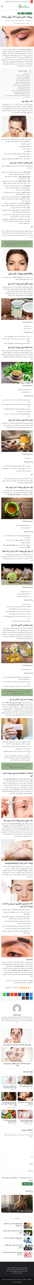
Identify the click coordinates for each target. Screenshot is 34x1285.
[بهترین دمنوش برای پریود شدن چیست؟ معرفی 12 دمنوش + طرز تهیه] (8, 1096)
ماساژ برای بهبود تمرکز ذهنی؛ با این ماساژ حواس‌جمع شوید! (18, 1210)
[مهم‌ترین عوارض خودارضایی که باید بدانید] (28, 1240)
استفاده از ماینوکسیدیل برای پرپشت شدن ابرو (21, 90)
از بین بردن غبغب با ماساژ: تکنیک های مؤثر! (25, 1103)
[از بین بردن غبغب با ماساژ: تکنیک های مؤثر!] (25, 1096)
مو (18, 13)
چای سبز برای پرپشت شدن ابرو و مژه (22, 83)
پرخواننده (17, 1218)
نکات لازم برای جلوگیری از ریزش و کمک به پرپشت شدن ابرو (18, 95)
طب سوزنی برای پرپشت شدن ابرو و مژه (22, 92)
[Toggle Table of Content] (29, 71)
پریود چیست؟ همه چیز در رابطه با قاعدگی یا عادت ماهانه (12, 1253)
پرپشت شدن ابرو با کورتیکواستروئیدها (22, 93)
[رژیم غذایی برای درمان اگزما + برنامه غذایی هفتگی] (8, 1114)
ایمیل (31, 1164)
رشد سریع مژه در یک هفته (21, 245)
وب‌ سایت (31, 1171)
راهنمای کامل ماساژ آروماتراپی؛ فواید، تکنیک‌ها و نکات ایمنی (17, 1)
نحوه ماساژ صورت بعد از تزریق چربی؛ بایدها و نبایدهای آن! (9, 1087)
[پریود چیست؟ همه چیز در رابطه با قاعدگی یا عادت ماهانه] (28, 1254)
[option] (16, 1204)
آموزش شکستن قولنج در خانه (26, 1086)
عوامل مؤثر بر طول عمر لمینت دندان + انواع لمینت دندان (26, 1121)
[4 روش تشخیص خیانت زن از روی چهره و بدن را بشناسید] (28, 1226)
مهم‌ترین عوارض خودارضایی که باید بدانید (13, 1238)
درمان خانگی (28, 13)
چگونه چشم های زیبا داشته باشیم (21, 765)
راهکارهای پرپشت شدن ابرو (23, 77)
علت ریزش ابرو (26, 73)
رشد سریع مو (20, 556)
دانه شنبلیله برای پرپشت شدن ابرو (23, 80)
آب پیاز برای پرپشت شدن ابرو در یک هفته (21, 85)
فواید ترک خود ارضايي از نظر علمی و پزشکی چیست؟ (12, 1231)
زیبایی (22, 13)
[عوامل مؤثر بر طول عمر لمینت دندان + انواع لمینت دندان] (25, 1114)
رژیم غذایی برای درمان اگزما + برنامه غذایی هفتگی (9, 1121)
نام (32, 1157)
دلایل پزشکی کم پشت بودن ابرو (23, 75)
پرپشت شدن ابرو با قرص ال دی (23, 89)
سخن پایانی (28, 97)
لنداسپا (11, 1279)
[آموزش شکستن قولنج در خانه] (25, 1080)
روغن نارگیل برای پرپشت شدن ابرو (23, 79)
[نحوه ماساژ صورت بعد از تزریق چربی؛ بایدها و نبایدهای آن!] (8, 1080)
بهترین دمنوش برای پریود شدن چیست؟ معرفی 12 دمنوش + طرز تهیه (8, 1103)
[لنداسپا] (23, 6)
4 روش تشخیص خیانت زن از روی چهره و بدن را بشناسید (13, 1224)
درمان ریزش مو (11, 104)
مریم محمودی (17, 1015)
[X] (27, 994)
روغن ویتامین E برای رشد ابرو (24, 87)
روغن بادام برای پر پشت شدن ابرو (23, 82)
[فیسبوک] (31, 994)
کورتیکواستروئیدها (27, 866)
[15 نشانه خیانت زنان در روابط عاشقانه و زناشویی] (28, 1247)
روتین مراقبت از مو (20, 691)
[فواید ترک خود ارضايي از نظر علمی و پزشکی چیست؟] (28, 1233)
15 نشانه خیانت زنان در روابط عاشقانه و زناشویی (13, 1246)
